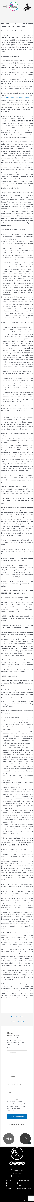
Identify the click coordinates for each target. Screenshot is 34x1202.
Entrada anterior (17, 1016)
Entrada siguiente (17, 1021)
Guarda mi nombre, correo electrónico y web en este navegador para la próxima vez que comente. (16, 1106)
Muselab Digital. (22, 1200)
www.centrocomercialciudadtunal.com (15, 98)
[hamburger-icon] (5, 6)
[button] (29, 1143)
